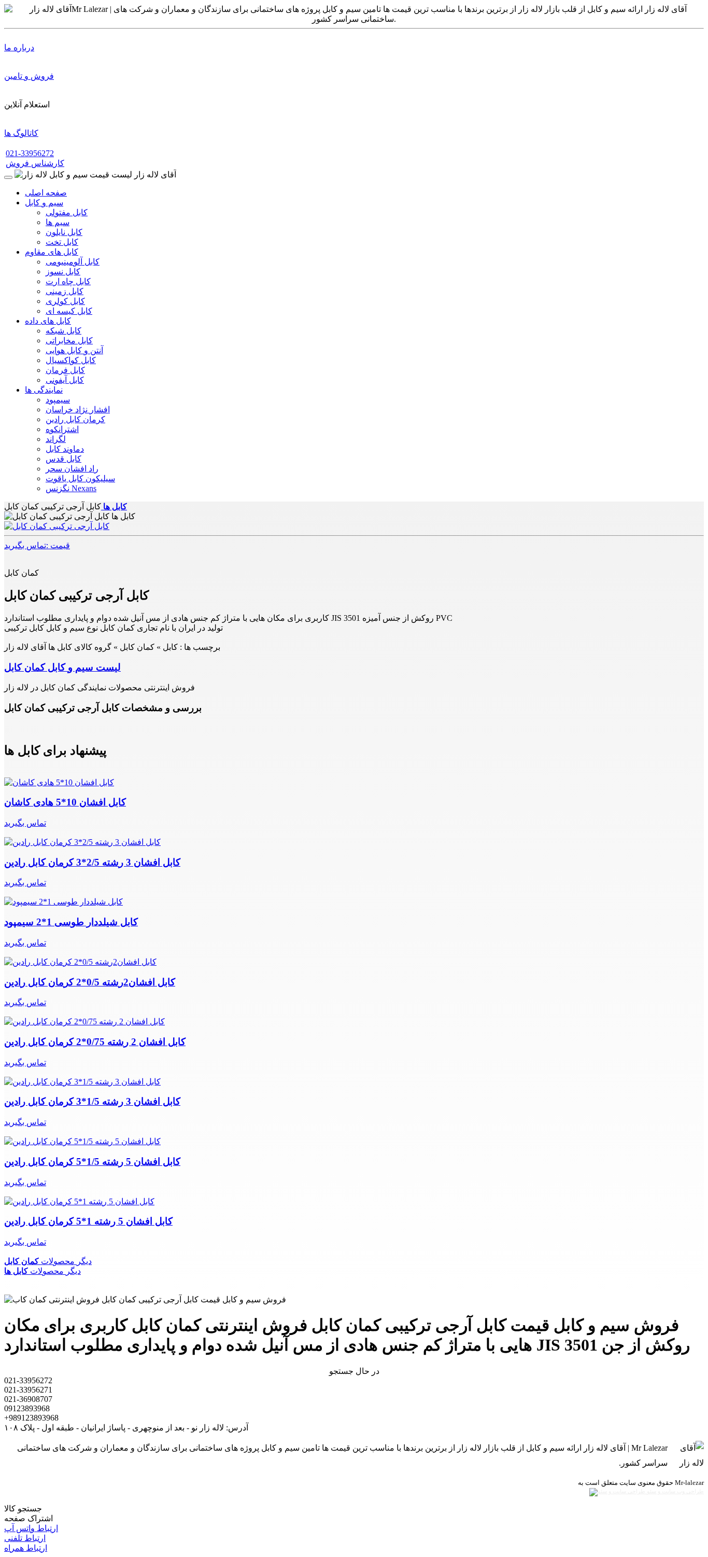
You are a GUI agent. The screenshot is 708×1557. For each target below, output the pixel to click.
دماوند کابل (65, 448)
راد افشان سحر (72, 468)
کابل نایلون (64, 232)
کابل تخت (62, 242)
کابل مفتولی (67, 212)
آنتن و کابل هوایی (74, 350)
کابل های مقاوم (51, 251)
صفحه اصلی (46, 192)
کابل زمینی (64, 291)
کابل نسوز (63, 271)
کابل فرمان (65, 370)
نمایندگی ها (44, 389)
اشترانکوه (62, 429)
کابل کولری (65, 301)
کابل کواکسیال (71, 360)
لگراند (56, 439)
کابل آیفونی (65, 380)
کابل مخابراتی (69, 340)
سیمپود (58, 399)
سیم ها (57, 222)
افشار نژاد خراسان (78, 409)
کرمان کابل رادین (75, 419)
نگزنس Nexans (71, 488)
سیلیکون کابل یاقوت (80, 478)
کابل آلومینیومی (73, 261)
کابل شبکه (63, 330)
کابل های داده (48, 320)
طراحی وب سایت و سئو (674, 1491)
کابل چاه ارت (68, 281)
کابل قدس (63, 458)
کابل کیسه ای (69, 311)
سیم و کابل (44, 202)
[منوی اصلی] (8, 177)
